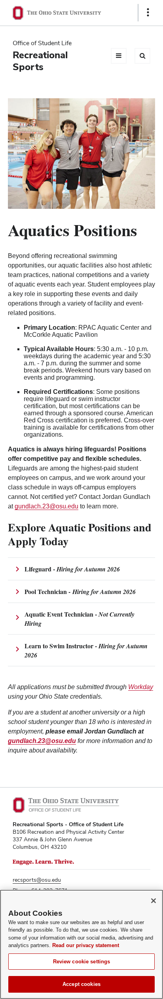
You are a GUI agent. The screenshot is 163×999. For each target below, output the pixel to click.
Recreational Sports (40, 61)
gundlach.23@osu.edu (46, 506)
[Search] (142, 56)
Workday (140, 687)
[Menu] (119, 56)
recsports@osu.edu (37, 879)
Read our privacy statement (85, 945)
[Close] (153, 900)
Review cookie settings (81, 962)
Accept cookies (81, 984)
